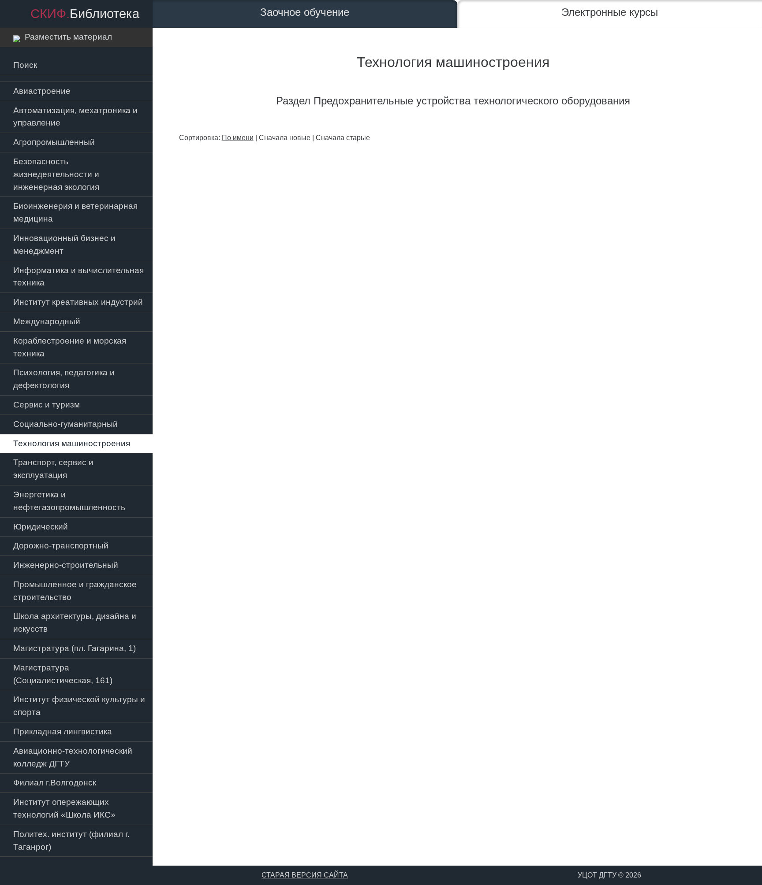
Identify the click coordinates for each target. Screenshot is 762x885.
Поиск (25, 65)
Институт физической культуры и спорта (79, 706)
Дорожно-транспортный (60, 545)
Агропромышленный (54, 142)
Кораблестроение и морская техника (69, 347)
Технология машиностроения (71, 443)
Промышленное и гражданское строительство (75, 591)
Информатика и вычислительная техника (78, 277)
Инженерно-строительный (65, 565)
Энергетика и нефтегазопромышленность (69, 501)
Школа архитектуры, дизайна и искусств (74, 622)
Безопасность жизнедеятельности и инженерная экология (56, 174)
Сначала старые (343, 137)
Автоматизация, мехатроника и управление (75, 117)
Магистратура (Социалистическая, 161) (62, 674)
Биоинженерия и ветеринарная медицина (75, 212)
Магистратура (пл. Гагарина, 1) (74, 648)
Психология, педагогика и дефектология (64, 379)
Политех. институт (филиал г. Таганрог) (71, 840)
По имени (238, 137)
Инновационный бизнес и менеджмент (64, 244)
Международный (46, 321)
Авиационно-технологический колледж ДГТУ (72, 757)
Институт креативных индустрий (78, 302)
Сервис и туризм (46, 404)
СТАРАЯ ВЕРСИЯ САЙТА (304, 875)
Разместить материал (66, 36)
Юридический (40, 526)
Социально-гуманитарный (65, 424)
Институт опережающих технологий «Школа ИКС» (64, 808)
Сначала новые (284, 137)
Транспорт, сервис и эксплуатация (53, 469)
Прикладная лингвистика (62, 731)
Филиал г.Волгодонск (54, 782)
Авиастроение (42, 91)
